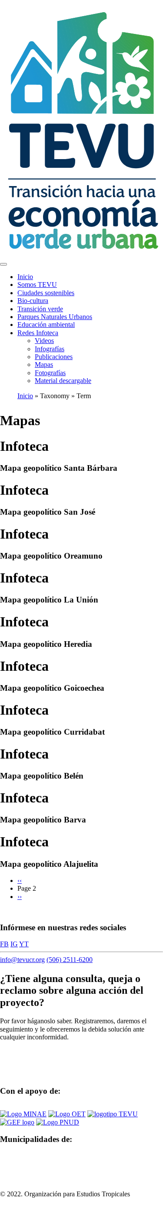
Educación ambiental (46, 324)
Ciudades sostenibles (45, 292)
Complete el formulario (41, 1051)
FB (4, 944)
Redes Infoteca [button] (37, 332)
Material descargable (63, 380)
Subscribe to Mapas (3, 911)
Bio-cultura (32, 300)
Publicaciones (54, 356)
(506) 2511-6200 (70, 959)
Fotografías (50, 372)
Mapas (44, 364)
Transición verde (40, 309)
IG (14, 944)
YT (24, 944)
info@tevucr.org (22, 959)
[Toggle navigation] (3, 264)
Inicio (25, 276)
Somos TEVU (37, 284)
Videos (44, 340)
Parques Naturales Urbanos (54, 316)
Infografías (49, 349)
